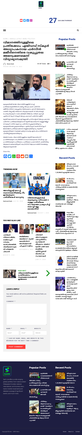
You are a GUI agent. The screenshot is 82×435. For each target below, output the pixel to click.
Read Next (22, 271)
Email (23, 328)
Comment (10, 301)
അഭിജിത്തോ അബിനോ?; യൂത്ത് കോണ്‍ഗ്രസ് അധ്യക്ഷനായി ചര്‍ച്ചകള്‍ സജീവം (26, 241)
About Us (70, 431)
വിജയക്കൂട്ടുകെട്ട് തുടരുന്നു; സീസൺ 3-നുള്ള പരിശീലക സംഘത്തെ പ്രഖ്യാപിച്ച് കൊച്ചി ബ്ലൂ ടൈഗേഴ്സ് (39, 203)
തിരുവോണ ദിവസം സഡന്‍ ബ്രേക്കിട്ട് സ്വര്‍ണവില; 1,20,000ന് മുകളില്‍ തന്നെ (66, 168)
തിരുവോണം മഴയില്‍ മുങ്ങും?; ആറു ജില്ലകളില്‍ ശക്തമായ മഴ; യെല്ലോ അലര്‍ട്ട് (66, 408)
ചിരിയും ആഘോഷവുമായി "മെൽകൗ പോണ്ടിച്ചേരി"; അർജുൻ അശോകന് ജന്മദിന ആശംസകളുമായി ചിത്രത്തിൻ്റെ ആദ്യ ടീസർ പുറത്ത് (41, 411)
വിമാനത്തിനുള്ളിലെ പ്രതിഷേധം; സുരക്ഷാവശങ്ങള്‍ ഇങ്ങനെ (28, 276)
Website (37, 328)
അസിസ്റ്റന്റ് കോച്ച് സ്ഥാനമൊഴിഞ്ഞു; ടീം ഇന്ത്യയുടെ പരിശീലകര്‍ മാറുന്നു (14, 194)
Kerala (13, 39)
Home (5, 39)
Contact (78, 431)
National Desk (7, 201)
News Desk (10, 64)
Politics (31, 39)
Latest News (21, 39)
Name (9, 328)
